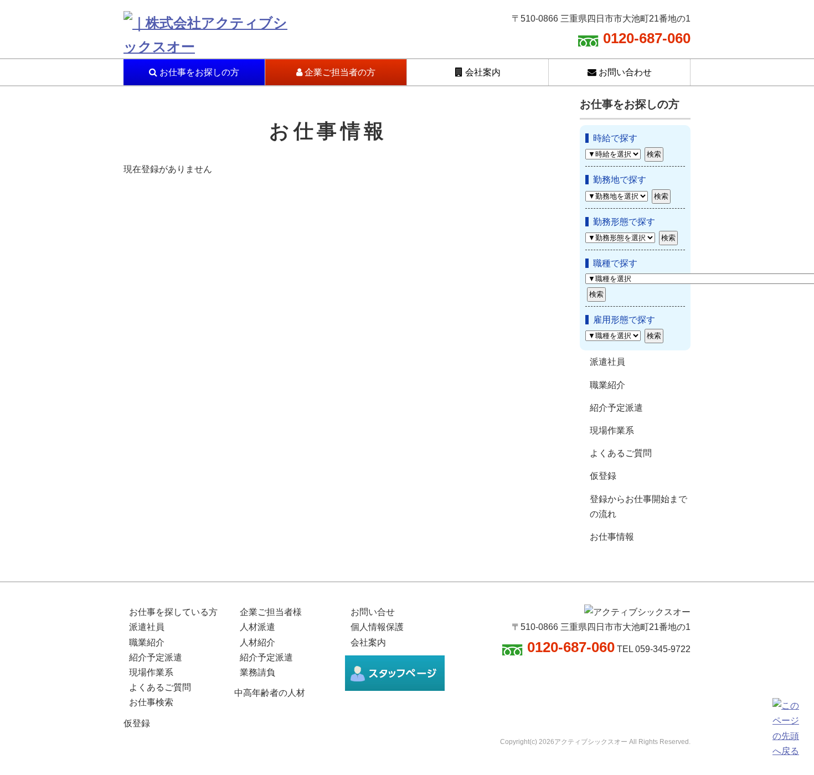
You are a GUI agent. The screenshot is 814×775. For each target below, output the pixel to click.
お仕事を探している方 (173, 612)
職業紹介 (607, 385)
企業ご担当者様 (271, 612)
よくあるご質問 (621, 453)
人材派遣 (257, 627)
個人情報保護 (377, 627)
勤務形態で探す (624, 221)
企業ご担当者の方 (338, 72)
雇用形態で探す (624, 319)
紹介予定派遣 (616, 407)
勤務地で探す (619, 179)
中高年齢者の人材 (269, 693)
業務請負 (257, 672)
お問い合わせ (624, 72)
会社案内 (482, 72)
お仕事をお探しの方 (198, 72)
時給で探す (615, 138)
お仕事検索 (151, 702)
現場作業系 (612, 430)
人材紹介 (257, 642)
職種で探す (615, 263)
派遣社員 (607, 361)
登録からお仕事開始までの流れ (638, 506)
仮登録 (603, 475)
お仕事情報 (612, 536)
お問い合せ (373, 612)
